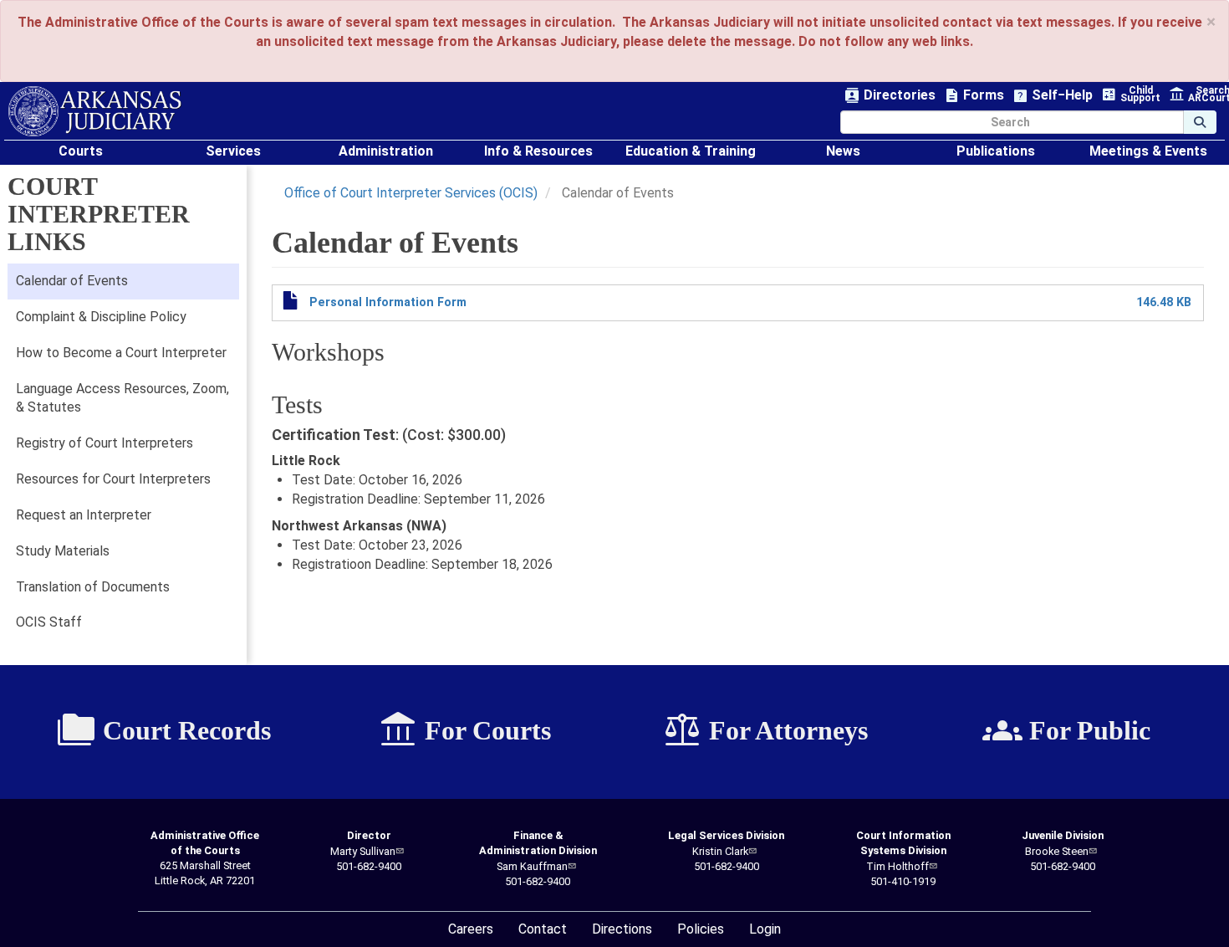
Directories (890, 95)
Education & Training (690, 151)
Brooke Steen (1057, 851)
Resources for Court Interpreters (113, 479)
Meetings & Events (1148, 151)
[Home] (95, 111)
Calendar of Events (72, 281)
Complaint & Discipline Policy (101, 317)
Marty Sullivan (362, 851)
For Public (1066, 730)
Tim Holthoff (897, 866)
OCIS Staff (49, 622)
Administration (386, 151)
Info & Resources (538, 151)
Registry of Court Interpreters (104, 443)
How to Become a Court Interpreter (121, 353)
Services (233, 151)
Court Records (163, 730)
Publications (995, 151)
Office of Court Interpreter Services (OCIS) (411, 193)
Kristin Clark (720, 851)
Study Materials (63, 551)
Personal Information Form (388, 302)
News (843, 151)
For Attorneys (765, 730)
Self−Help (1052, 95)
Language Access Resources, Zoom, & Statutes (122, 398)
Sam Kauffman (532, 866)
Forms (974, 95)
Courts (81, 151)
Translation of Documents (93, 587)
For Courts (464, 730)
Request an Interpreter (83, 515)
